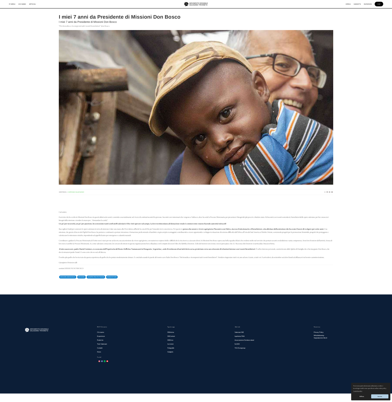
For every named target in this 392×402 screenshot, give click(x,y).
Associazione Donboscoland (244, 340)
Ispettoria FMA (240, 336)
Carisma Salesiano (76, 192)
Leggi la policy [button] (357, 391)
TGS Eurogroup (240, 348)
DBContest (171, 336)
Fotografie (170, 348)
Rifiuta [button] (362, 396)
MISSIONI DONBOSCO (74, 268)
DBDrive (170, 340)
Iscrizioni (170, 344)
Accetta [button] (379, 396)
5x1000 (237, 344)
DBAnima (170, 332)
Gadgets (170, 352)
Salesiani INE (239, 332)
